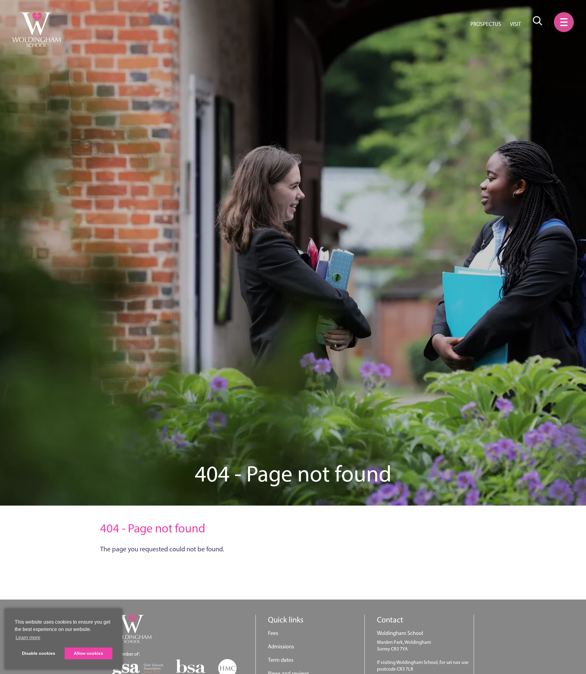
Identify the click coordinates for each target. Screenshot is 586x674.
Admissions (281, 646)
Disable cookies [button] (38, 653)
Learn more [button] (28, 637)
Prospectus (485, 24)
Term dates (280, 660)
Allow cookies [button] (88, 653)
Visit (515, 24)
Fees (273, 633)
